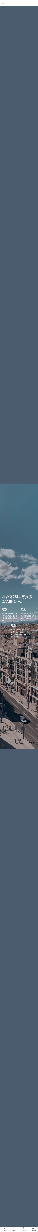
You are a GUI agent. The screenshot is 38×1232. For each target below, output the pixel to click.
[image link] (19, 3)
